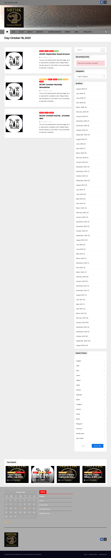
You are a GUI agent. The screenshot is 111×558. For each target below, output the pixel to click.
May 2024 (79, 199)
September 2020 (81, 341)
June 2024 (80, 194)
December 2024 (81, 167)
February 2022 (81, 277)
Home (85, 554)
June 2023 (79, 249)
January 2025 (81, 162)
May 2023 (79, 254)
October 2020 (80, 336)
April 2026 (79, 103)
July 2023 (79, 245)
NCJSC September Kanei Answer (54, 54)
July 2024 (79, 190)
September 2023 (81, 235)
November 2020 (81, 332)
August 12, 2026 (14, 480)
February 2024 (81, 212)
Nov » (11, 522)
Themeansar (37, 554)
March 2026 (80, 107)
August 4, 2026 (40, 480)
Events (68, 32)
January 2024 (81, 217)
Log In (21, 32)
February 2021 (81, 318)
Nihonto (40, 32)
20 (29, 508)
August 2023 (80, 240)
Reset (83, 446)
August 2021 (80, 295)
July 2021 (79, 299)
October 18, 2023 (46, 57)
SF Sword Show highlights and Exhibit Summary (67, 476)
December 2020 (81, 327)
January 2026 (81, 116)
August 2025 (80, 139)
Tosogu (65, 79)
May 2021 (79, 304)
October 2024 (81, 176)
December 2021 (81, 286)
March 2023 (80, 258)
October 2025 (80, 130)
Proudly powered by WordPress (13, 554)
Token (56, 51)
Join (13, 32)
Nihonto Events (93, 554)
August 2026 (80, 89)
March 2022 (80, 272)
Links (76, 32)
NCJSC (46, 51)
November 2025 (81, 125)
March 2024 (80, 208)
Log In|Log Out (103, 554)
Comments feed (44, 509)
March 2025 (80, 153)
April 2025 (79, 148)
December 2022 (81, 263)
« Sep (6, 522)
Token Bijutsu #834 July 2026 (15, 475)
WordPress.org (44, 513)
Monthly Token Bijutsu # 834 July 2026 (93, 476)
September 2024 (81, 180)
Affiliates (87, 32)
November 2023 (81, 226)
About (30, 32)
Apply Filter (97, 446)
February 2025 (81, 157)
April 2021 (79, 309)
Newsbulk (29, 554)
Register (42, 496)
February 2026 (81, 112)
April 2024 (79, 203)
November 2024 (81, 171)
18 (20, 508)
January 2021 (80, 322)
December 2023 (81, 222)
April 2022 (79, 267)
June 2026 (79, 98)
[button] (106, 32)
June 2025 (79, 144)
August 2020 (80, 345)
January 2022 (81, 281)
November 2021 (81, 290)
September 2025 (81, 135)
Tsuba (41, 81)
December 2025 (81, 121)
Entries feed (43, 505)
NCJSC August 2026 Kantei (40, 475)
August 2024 (80, 185)
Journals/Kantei (54, 32)
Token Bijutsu (20, 472)
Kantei (41, 51)
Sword (51, 51)
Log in (41, 501)
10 (15, 504)
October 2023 (80, 231)
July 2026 (79, 93)
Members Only (43, 79)
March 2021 (80, 313)
